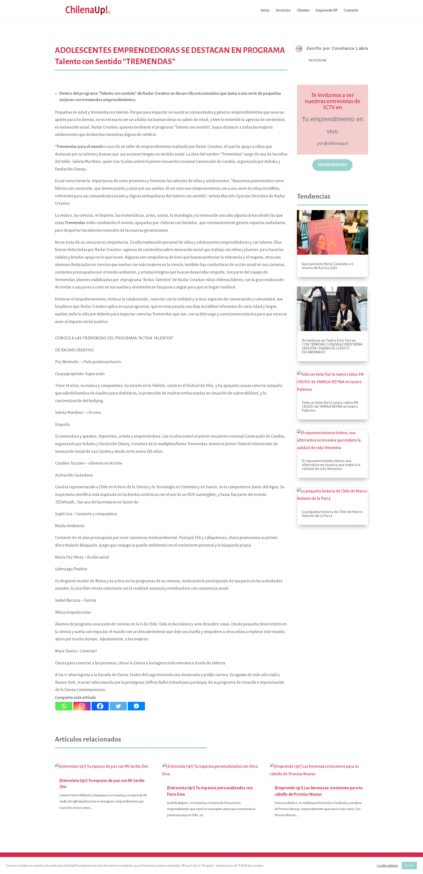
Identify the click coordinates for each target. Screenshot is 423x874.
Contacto (351, 10)
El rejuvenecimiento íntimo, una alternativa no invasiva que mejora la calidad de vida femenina (331, 465)
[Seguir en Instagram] (313, 181)
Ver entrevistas (332, 165)
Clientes (303, 10)
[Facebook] (100, 706)
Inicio (265, 10)
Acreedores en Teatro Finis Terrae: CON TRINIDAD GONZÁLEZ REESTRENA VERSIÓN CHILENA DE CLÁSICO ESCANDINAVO (332, 346)
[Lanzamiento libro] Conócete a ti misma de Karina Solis (328, 266)
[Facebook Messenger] (136, 706)
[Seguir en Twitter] (338, 181)
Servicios (283, 10)
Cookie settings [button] (387, 865)
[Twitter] (118, 706)
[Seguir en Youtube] (351, 181)
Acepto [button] (409, 865)
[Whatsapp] (63, 706)
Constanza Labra (350, 48)
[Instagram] (82, 706)
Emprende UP (327, 10)
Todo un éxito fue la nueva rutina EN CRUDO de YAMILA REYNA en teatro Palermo (330, 406)
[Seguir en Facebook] (326, 181)
